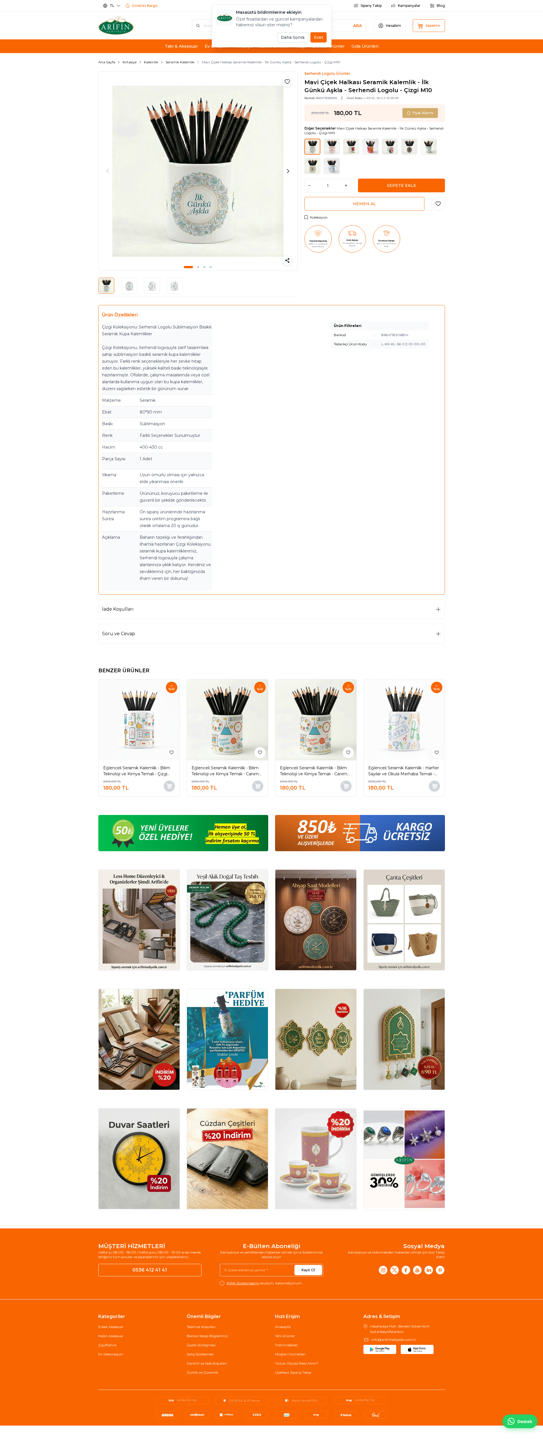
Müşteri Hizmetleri (290, 1354)
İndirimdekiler (286, 1345)
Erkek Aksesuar (110, 1327)
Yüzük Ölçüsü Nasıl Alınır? (296, 1363)
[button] (188, 267)
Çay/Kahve (107, 1345)
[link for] (183, 833)
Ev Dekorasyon (110, 1354)
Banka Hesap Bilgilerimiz (207, 1336)
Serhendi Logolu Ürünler (327, 73)
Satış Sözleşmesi (200, 1354)
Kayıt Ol (308, 1270)
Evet (318, 37)
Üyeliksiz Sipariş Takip (293, 1372)
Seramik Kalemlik (180, 62)
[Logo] (132, 25)
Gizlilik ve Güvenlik (202, 1372)
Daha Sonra (292, 37)
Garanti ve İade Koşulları (207, 1363)
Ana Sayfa (106, 62)
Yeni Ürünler (285, 1336)
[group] (198, 171)
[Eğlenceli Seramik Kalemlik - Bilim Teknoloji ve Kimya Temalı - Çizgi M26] (139, 719)
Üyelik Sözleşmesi (201, 1345)
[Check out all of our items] (139, 920)
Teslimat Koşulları (201, 1327)
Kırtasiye (130, 62)
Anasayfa (282, 1327)
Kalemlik (151, 62)
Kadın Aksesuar (110, 1336)
